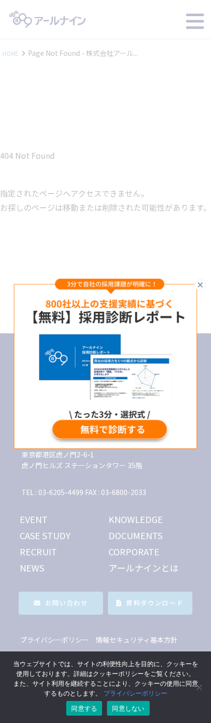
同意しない (128, 708)
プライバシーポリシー (135, 693)
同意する (84, 708)
